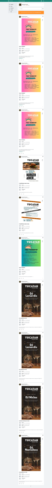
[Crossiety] (10, 1)
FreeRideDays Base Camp (24, 183)
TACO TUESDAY (22, 46)
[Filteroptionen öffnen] (43, 9)
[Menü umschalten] (42, 5)
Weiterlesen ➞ (21, 58)
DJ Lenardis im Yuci (23, 318)
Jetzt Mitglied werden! (38, 12)
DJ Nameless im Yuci (23, 472)
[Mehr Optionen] (42, 60)
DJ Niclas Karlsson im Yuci (24, 420)
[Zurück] (18, 1)
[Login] (43, 1)
